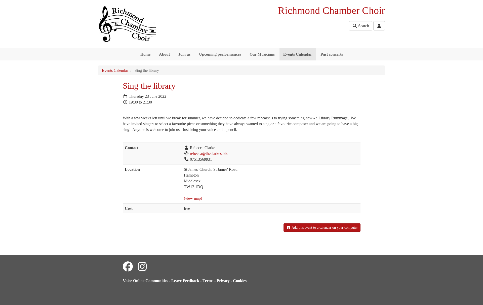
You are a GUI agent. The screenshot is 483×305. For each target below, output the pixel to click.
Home (145, 54)
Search (363, 26)
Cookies (240, 281)
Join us (184, 54)
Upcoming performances (220, 54)
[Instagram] (142, 267)
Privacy (223, 281)
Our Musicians (262, 54)
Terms (208, 281)
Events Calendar (297, 54)
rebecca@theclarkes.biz (208, 153)
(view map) (193, 198)
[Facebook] (128, 267)
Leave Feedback (185, 281)
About (164, 54)
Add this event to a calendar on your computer (324, 227)
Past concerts (331, 54)
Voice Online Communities (145, 281)
